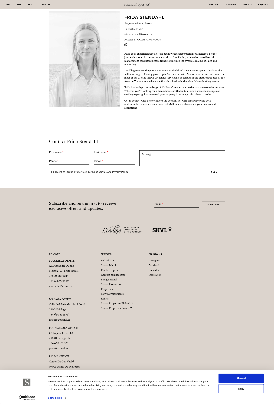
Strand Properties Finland (115, 303)
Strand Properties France (115, 308)
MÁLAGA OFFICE (60, 299)
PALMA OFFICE (59, 356)
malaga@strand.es (59, 320)
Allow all (241, 378)
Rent (30, 4)
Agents (247, 4)
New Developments (112, 294)
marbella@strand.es (60, 286)
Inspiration (155, 275)
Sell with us (107, 260)
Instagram (154, 260)
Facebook (154, 265)
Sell (8, 4)
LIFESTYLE (213, 4)
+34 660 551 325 (58, 343)
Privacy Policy (120, 172)
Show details (55, 397)
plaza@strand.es (58, 348)
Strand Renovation (111, 284)
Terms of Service (97, 172)
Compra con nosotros (113, 275)
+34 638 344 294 (134, 29)
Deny (241, 388)
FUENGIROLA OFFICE (63, 328)
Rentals (105, 298)
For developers (109, 270)
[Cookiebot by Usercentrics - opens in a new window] (27, 397)
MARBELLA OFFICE (62, 261)
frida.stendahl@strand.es (138, 34)
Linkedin (154, 270)
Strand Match (109, 265)
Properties (107, 289)
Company (230, 4)
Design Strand (109, 279)
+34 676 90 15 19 (59, 281)
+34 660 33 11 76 (58, 314)
